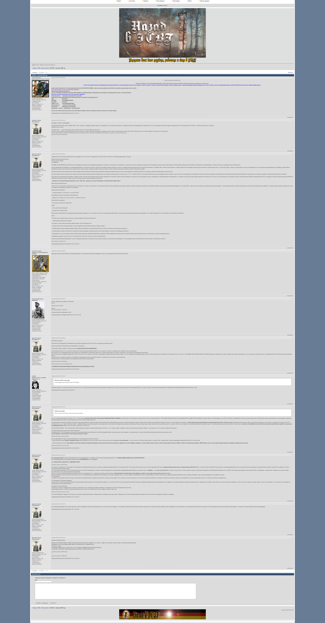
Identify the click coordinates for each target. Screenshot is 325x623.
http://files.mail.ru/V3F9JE (57, 305)
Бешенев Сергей (36, 120)
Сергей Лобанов (36, 77)
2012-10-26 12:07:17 (61, 455)
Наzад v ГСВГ (36, 68)
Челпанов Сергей (36, 251)
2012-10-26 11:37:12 (61, 406)
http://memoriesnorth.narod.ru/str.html (60, 436)
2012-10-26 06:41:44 (61, 376)
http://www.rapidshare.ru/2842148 (59, 309)
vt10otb (34, 376)
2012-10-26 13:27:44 (61, 537)
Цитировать (290, 117)
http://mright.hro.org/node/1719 (59, 241)
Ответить (290, 72)
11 (46, 72)
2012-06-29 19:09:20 (61, 298)
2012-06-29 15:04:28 (61, 120)
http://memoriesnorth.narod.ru (81, 354)
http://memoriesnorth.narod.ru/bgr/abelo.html (62, 364)
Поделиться (54, 77)
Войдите (42, 65)
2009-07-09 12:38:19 (61, 77)
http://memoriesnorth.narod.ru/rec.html (60, 445)
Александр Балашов (37, 299)
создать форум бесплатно (287, 610)
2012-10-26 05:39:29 (61, 337)
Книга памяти (45, 68)
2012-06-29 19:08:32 (61, 250)
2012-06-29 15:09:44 (61, 153)
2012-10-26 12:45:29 (61, 503)
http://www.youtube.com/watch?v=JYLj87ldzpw (78, 425)
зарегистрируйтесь (50, 65)
